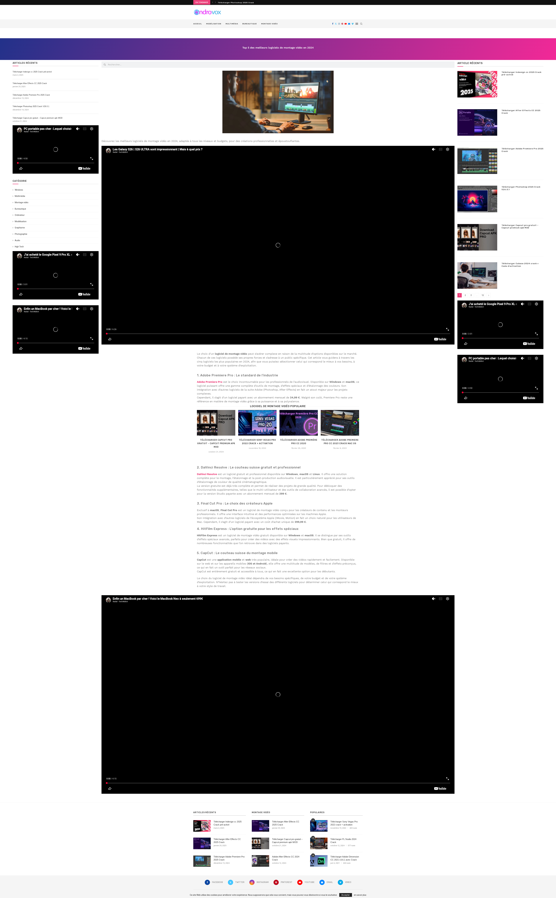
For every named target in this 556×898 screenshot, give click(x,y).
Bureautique (249, 24)
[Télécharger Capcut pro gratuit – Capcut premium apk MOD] (216, 423)
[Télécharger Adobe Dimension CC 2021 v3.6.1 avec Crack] (319, 861)
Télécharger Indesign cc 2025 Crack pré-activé (32, 72)
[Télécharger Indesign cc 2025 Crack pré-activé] (477, 84)
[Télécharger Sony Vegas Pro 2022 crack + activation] (257, 423)
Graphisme (20, 227)
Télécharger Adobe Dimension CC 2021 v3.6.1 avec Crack (344, 858)
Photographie (21, 234)
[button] (212, 2)
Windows (19, 190)
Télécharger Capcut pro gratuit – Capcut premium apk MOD (37, 118)
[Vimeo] (353, 24)
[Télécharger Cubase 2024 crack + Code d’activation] (477, 275)
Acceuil (197, 24)
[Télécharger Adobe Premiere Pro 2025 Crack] (477, 160)
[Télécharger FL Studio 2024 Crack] (319, 843)
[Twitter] (336, 24)
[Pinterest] (342, 24)
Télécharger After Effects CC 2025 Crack (30, 83)
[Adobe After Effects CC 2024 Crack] (260, 861)
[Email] (349, 24)
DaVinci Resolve (207, 474)
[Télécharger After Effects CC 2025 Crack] (477, 122)
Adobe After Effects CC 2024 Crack (285, 858)
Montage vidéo (269, 24)
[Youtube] (346, 24)
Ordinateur (20, 215)
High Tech (19, 246)
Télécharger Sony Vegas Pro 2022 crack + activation (344, 823)
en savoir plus (360, 895)
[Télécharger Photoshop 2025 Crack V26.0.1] (477, 199)
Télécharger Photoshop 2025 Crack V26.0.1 (240, 3)
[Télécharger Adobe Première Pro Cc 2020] (298, 423)
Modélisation (213, 24)
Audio (17, 240)
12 (483, 295)
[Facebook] (332, 24)
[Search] (361, 24)
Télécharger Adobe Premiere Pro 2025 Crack (31, 95)
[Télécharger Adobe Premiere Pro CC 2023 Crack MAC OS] (340, 423)
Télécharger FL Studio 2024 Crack (343, 840)
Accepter (345, 895)
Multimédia (232, 24)
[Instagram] (339, 24)
